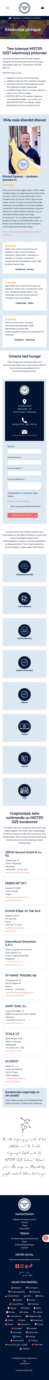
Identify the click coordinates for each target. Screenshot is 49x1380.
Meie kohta (24, 1228)
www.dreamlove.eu (14, 964)
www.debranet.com (14, 900)
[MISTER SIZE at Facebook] (17, 1265)
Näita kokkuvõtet (22, 515)
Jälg (24, 1361)
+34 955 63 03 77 (13, 961)
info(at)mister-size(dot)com (24, 435)
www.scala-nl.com (13, 1050)
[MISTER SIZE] (24, 1204)
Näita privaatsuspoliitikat (19, 501)
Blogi (24, 1241)
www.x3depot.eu (13, 1081)
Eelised (24, 1222)
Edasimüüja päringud (24, 1244)
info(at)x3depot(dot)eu (15, 1078)
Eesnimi (11, 446)
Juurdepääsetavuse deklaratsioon (24, 1358)
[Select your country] (42, 7)
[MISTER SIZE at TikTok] (31, 1265)
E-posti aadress (15, 468)
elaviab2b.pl (10, 931)
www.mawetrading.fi (14, 995)
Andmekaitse (24, 1363)
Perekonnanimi (14, 457)
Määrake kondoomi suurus (24, 1219)
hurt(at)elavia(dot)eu (14, 928)
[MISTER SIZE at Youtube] (26, 1265)
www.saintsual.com (14, 1023)
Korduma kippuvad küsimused (24, 1238)
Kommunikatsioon (16, 479)
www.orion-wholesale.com (17, 872)
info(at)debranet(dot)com (16, 897)
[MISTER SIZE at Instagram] (22, 1265)
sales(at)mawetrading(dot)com (19, 992)
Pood (24, 1225)
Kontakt (24, 1247)
